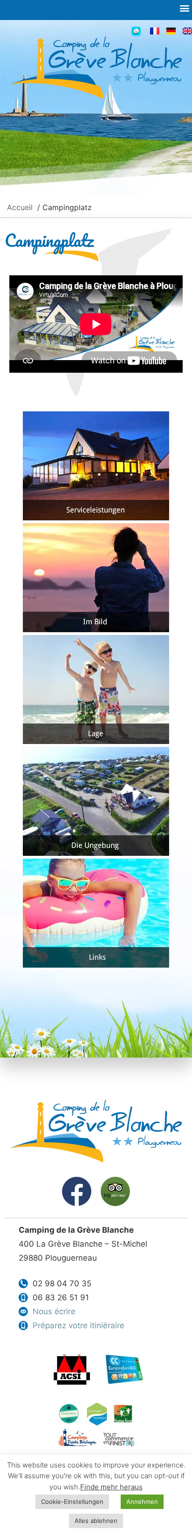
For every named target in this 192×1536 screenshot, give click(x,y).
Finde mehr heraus (111, 1486)
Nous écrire (54, 1311)
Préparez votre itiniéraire (78, 1325)
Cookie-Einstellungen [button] (72, 1501)
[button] (184, 7)
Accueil (20, 207)
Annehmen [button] (142, 1501)
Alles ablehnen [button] (96, 1520)
